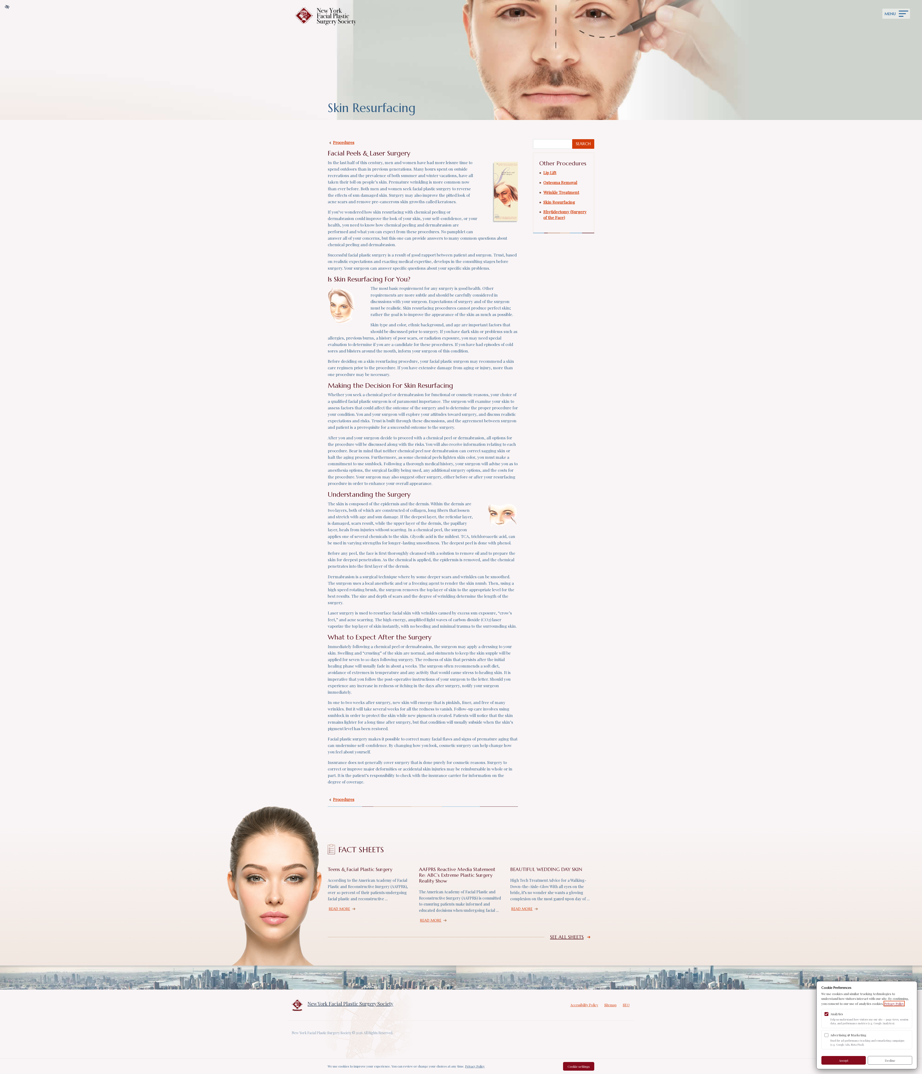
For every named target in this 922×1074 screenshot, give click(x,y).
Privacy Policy (894, 1004)
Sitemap (610, 1005)
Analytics (836, 1014)
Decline (890, 1060)
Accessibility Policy (584, 1005)
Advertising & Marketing (848, 1035)
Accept (843, 1060)
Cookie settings (579, 1066)
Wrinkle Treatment (561, 192)
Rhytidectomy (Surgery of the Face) (565, 214)
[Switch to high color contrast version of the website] (7, 7)
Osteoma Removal (560, 182)
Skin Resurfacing (559, 202)
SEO (626, 1005)
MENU (890, 14)
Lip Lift (549, 172)
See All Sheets (567, 937)
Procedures (343, 142)
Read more (343, 908)
